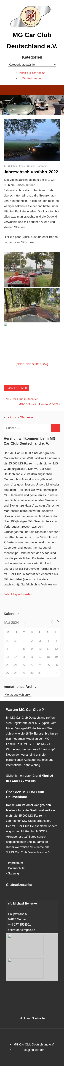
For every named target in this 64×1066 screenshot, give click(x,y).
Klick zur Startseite (32, 73)
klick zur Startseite (20, 417)
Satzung (13, 873)
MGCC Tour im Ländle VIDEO (38, 404)
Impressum (15, 863)
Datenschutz (16, 868)
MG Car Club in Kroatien (22, 399)
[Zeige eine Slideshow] (32, 364)
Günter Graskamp (37, 165)
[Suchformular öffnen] (59, 90)
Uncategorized (16, 388)
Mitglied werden (32, 78)
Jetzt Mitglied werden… (19, 594)
